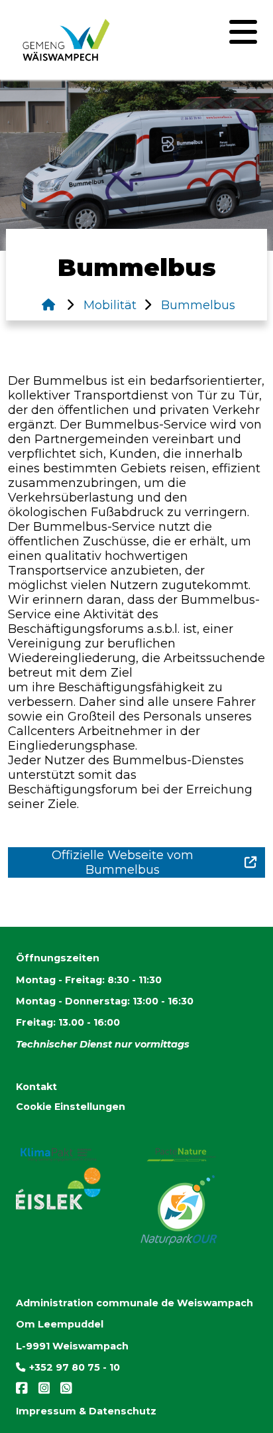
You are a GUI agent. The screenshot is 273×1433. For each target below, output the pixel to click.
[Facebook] (23, 1391)
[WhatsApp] (62, 1391)
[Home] (48, 305)
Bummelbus (196, 305)
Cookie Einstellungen (70, 1107)
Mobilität (108, 305)
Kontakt (36, 1087)
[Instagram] (41, 1391)
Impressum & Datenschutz (86, 1411)
